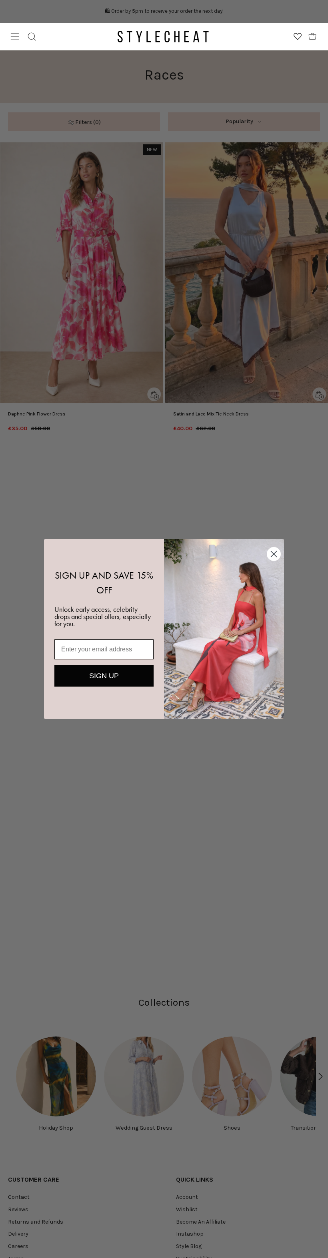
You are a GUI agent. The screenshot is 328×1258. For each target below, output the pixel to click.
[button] (32, 37)
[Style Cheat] (163, 36)
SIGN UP (104, 676)
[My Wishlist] (297, 36)
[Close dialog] (274, 554)
